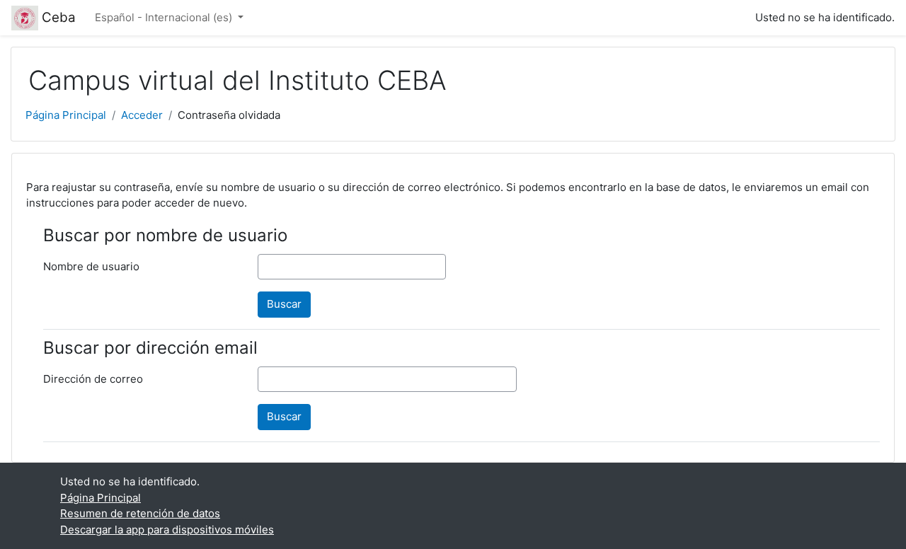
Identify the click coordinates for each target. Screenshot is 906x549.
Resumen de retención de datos (140, 513)
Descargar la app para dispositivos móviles (167, 529)
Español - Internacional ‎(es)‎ (165, 17)
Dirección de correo (93, 379)
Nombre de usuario (91, 266)
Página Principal (65, 115)
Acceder (142, 115)
